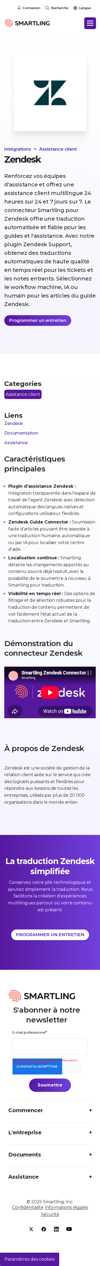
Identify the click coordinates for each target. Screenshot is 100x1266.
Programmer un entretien (37, 320)
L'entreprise (25, 1132)
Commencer (25, 1110)
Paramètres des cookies (30, 1259)
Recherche (59, 8)
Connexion (31, 8)
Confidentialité (27, 1207)
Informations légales (66, 1207)
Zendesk (13, 423)
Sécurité (50, 1214)
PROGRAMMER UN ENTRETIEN (50, 934)
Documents (24, 1154)
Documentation (21, 433)
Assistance (15, 442)
